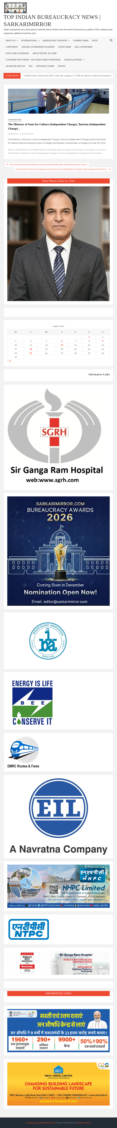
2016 (10, 149)
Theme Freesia (83, 1122)
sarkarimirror (13, 134)
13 (62, 345)
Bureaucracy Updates (55, 40)
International (15, 120)
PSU (30, 66)
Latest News (64, 47)
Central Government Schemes (38, 47)
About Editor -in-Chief (45, 53)
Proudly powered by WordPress (40, 1122)
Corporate (12, 47)
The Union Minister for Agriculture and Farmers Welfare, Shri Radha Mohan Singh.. (48, 164)
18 (31, 349)
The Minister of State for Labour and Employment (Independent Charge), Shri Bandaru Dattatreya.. (61, 169)
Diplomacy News (45, 66)
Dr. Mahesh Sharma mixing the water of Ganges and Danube (55, 149)
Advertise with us (15, 66)
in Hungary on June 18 (94, 149)
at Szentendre (21, 149)
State (95, 40)
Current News (80, 40)
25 (31, 353)
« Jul (9, 361)
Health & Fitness (73, 59)
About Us (10, 40)
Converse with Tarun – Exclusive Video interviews (33, 59)
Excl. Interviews (83, 47)
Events (61, 66)
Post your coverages (17, 53)
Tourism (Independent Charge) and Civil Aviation (80, 153)
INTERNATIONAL (29, 40)
